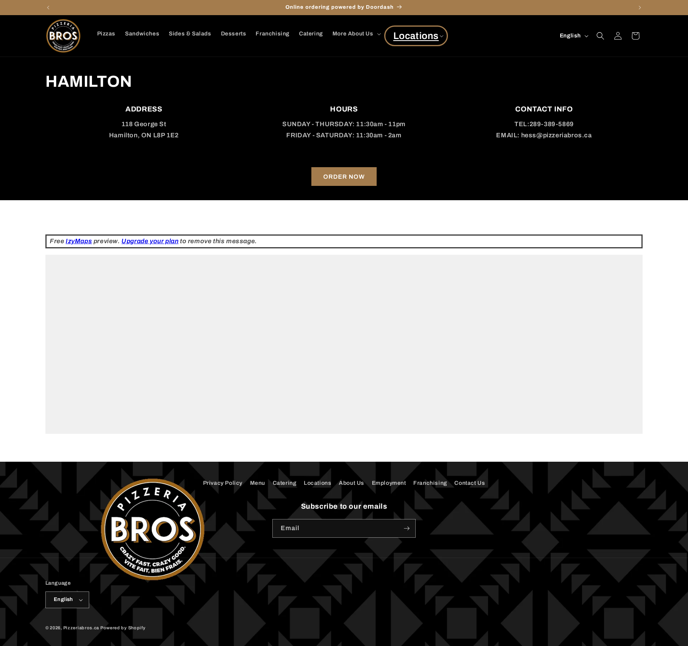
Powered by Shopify (123, 627)
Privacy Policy (222, 483)
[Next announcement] (640, 7)
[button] (356, 33)
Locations (317, 483)
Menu (257, 483)
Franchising (430, 483)
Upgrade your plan (149, 241)
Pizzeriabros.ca (81, 627)
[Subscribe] (406, 528)
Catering (285, 483)
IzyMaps (79, 241)
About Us (351, 483)
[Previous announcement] (48, 7)
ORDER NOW (344, 177)
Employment (389, 483)
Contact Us (469, 483)
